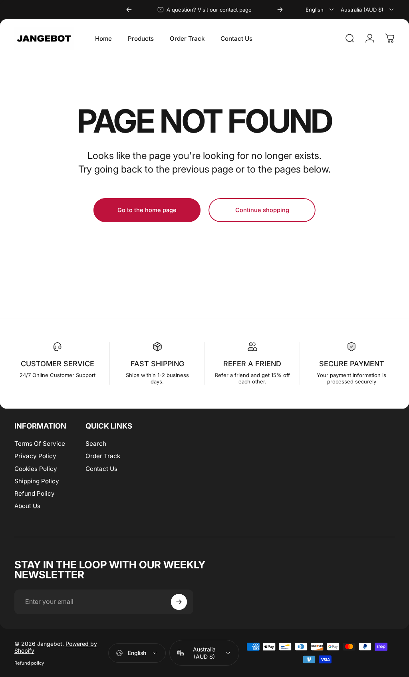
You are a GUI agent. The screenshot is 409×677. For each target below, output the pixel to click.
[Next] (280, 9)
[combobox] (320, 9)
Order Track (102, 456)
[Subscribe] (179, 602)
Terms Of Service (39, 443)
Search (95, 443)
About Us (27, 506)
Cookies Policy (35, 469)
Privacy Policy (35, 456)
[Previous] (129, 9)
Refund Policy (34, 493)
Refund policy (29, 663)
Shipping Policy (36, 481)
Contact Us (101, 469)
